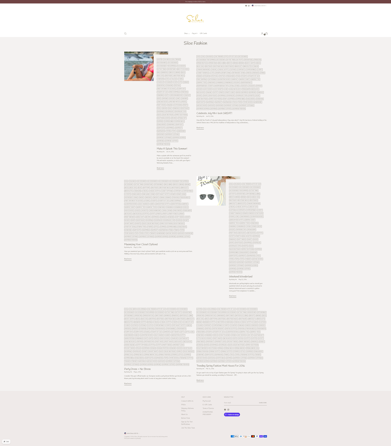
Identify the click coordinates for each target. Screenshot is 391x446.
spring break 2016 (151, 355)
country (233, 325)
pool (159, 108)
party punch (173, 214)
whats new (220, 358)
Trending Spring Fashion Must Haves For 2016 (221, 366)
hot (166, 95)
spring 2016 (129, 355)
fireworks (230, 76)
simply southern (181, 115)
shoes (199, 96)
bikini (178, 72)
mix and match (175, 102)
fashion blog (184, 197)
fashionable (170, 329)
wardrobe (181, 131)
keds (159, 98)
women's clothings (164, 137)
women (229, 358)
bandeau (165, 72)
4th (226, 56)
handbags (228, 82)
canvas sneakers (203, 69)
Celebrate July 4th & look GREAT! (214, 113)
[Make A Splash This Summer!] (146, 111)
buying (149, 322)
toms (168, 131)
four (238, 76)
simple (179, 351)
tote (173, 131)
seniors (171, 217)
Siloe (135, 436)
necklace (255, 89)
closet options (166, 191)
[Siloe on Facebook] (246, 6)
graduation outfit (162, 204)
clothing (233, 210)
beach (172, 72)
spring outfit (214, 351)
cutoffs (128, 194)
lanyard (184, 98)
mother (140, 342)
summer (160, 121)
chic (167, 79)
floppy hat (181, 89)
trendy (152, 233)
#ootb (159, 59)
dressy (155, 197)
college (174, 79)
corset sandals (203, 73)
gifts (187, 332)
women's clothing (172, 134)
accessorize (172, 63)
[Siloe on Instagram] (249, 6)
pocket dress (130, 348)
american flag (202, 63)
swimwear (161, 131)
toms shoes (248, 102)
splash (173, 118)
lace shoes (208, 89)
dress (249, 73)
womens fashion (163, 144)
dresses (256, 73)
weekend (160, 134)
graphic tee (255, 79)
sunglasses (161, 124)
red (233, 92)
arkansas (221, 315)
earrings (200, 329)
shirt (188, 217)
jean (231, 86)
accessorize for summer (166, 66)
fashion (175, 197)
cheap (174, 322)
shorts (251, 96)
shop (205, 96)
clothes (233, 69)
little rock (201, 338)
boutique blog (179, 76)
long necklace (162, 102)
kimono (165, 98)
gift (182, 332)
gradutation (175, 204)
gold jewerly (143, 204)
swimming (170, 128)
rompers (252, 92)
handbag (160, 95)
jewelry (187, 95)
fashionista (181, 329)
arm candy (159, 315)
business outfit (140, 322)
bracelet (238, 66)
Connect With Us (187, 401)
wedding (142, 361)
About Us (184, 414)
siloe (159, 115)
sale (169, 108)
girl (237, 217)
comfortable (251, 69)
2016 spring (142, 309)
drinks (185, 82)
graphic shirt (244, 79)
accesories (243, 56)
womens (160, 141)
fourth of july (162, 92)
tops (141, 233)
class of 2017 (252, 207)
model (184, 102)
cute (180, 82)
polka (139, 348)
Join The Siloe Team (188, 428)
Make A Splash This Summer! (172, 148)
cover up (160, 82)
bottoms (146, 188)
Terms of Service (208, 408)
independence (246, 82)
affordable (158, 184)
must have (233, 233)
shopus (179, 220)
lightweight (183, 338)
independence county (205, 86)
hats (151, 338)
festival (177, 85)
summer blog (179, 121)
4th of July (233, 56)
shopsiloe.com (180, 111)
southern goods (163, 118)
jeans (237, 86)
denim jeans (226, 73)
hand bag (184, 92)
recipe (148, 217)
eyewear (169, 85)
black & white (250, 63)
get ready (175, 332)
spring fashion (164, 355)
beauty (251, 315)
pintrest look (179, 345)
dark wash (136, 194)
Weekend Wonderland (240, 276)
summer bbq (169, 121)
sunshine (171, 124)
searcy (261, 342)
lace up (249, 335)
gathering (212, 79)
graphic (235, 79)
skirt (225, 99)
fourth (244, 76)
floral (147, 201)
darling (241, 325)
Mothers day (149, 342)
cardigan (160, 79)
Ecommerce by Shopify (135, 438)
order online (129, 345)
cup (175, 82)
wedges (211, 105)
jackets (145, 210)
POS (125, 438)
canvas (255, 66)
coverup (169, 82)
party (185, 105)
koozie (172, 98)
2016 (203, 56)
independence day (221, 86)
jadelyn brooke (155, 210)
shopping (160, 111)
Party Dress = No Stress (137, 369)
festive (222, 76)
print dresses (130, 217)
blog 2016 (160, 76)
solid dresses (179, 223)
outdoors (177, 105)
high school (129, 210)
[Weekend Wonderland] (218, 237)
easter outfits (231, 329)
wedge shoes (202, 105)
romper (244, 92)
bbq (224, 63)
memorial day (241, 230)
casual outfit (223, 69)
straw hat (182, 118)
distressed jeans (238, 73)
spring (220, 348)
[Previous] (180, 1)
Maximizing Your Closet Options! (141, 244)
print (182, 214)
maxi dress (177, 210)
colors (199, 325)
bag (158, 72)
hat (146, 338)
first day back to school (166, 89)
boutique (169, 76)
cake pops (220, 322)
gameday (167, 332)
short (186, 220)
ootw (241, 338)
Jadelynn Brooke (176, 95)
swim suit (179, 124)
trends (127, 361)
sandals (176, 108)
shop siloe (185, 108)
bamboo (167, 315)
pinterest (210, 342)
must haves (161, 105)
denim (218, 73)
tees (234, 102)
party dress (167, 345)
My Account (207, 401)
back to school (183, 69)
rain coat (140, 217)
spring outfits (226, 351)
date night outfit (162, 194)
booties (152, 319)
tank (170, 230)
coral (180, 79)
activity (240, 60)
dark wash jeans (148, 194)
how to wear (224, 335)
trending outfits (186, 358)
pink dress (201, 342)
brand (199, 322)
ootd (235, 338)
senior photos (163, 348)
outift (152, 214)
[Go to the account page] (261, 33)
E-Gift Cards (207, 405)
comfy (260, 69)
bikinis (241, 63)
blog (183, 72)
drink (263, 73)
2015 (198, 56)
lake (178, 98)
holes (138, 210)
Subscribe (263, 403)
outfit (215, 92)
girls (136, 335)
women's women (179, 137)
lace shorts (218, 89)
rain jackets (246, 236)
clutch (150, 325)
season (199, 345)
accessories (161, 63)
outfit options (141, 345)
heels (186, 207)
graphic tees (201, 82)
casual (213, 69)
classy (127, 325)
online (169, 105)
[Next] (211, 1)
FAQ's (183, 405)
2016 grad (132, 309)
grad (152, 204)
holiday (236, 82)
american (257, 60)
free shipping (174, 92)
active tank (161, 69)
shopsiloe (169, 111)
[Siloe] (195, 18)
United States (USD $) (259, 6)
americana (213, 63)
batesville (184, 315)
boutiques (229, 66)
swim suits (161, 128)
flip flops (259, 213)
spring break (239, 348)
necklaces (201, 92)
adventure (171, 69)
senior (153, 348)
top (136, 233)
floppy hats (138, 332)
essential (160, 85)
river (164, 108)
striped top (141, 227)
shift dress (180, 217)
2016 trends (176, 59)
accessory (181, 66)
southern (212, 348)
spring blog (138, 355)
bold (207, 319)
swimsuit (178, 128)
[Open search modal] (125, 33)
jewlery (252, 86)
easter (207, 329)
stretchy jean (130, 227)
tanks (176, 230)
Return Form (185, 418)
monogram (246, 89)
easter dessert (218, 329)
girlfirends (245, 217)
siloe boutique (168, 115)
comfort (241, 69)
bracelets (247, 66)
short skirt (129, 223)
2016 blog (167, 59)
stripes (150, 227)
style (157, 227)
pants (222, 92)
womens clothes (171, 141)
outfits (145, 214)
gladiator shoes (224, 79)
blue (139, 188)
